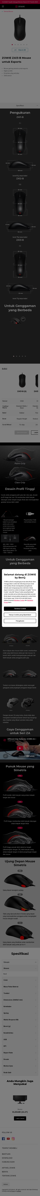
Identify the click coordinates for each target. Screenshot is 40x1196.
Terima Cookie (20, 609)
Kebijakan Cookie (19, 600)
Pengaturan (20, 621)
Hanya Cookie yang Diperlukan (20, 615)
